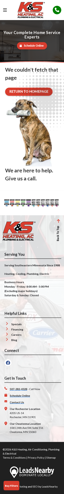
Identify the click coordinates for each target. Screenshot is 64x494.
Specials (16, 324)
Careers (16, 334)
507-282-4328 (18, 389)
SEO (35, 486)
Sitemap (51, 457)
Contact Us (17, 402)
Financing (17, 329)
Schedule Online (34, 45)
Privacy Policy (36, 457)
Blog (14, 340)
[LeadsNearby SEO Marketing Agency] (32, 472)
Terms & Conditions (14, 457)
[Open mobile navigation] (5, 10)
